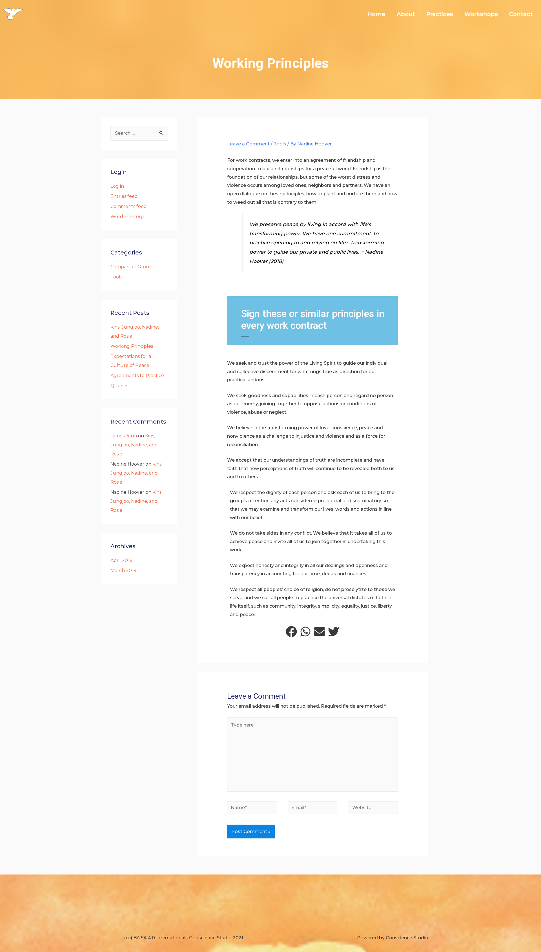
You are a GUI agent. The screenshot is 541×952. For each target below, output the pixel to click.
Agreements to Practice (137, 375)
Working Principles (131, 346)
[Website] (373, 808)
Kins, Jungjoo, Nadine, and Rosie (134, 445)
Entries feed (124, 196)
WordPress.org (127, 216)
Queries (119, 385)
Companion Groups (132, 266)
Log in (117, 186)
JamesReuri (123, 436)
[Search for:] (139, 133)
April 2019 (121, 560)
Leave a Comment (248, 144)
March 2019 (123, 570)
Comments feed (128, 206)
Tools (116, 277)
